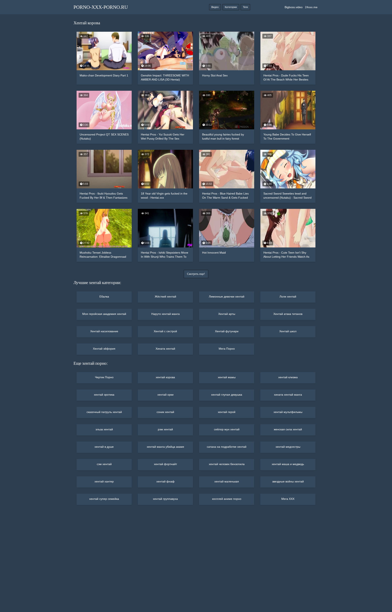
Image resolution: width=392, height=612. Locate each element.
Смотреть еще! (196, 273)
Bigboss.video (294, 7)
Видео (215, 7)
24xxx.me (311, 7)
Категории (231, 7)
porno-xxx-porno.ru (101, 7)
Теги (245, 7)
